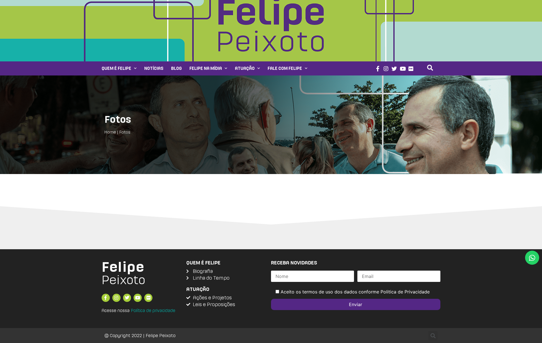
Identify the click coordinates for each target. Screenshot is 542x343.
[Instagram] (386, 68)
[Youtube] (402, 68)
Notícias (153, 68)
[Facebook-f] (377, 68)
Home (110, 132)
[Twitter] (394, 68)
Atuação (245, 68)
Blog (176, 68)
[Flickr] (411, 68)
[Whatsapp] (532, 258)
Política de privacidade (153, 310)
